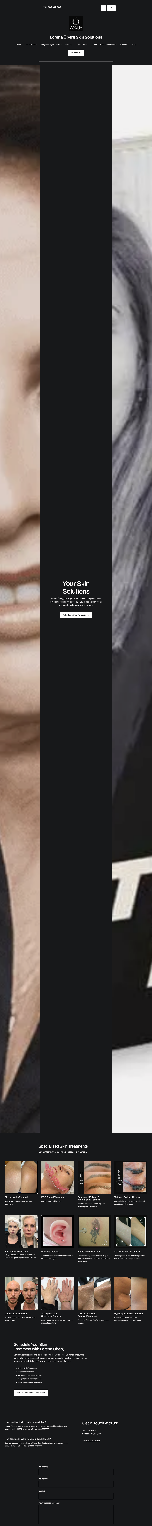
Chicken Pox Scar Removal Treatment (87, 1314)
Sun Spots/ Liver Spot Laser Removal (51, 1314)
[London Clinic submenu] (36, 44)
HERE (19, 1429)
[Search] (111, 8)
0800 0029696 (54, 7)
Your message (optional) (49, 1503)
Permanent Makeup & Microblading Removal (89, 1198)
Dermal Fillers (15, 1255)
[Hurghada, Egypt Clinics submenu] (61, 44)
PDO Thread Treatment (52, 1197)
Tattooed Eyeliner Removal (127, 1197)
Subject (42, 1491)
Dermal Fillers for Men (16, 1313)
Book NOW (76, 53)
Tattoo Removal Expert (89, 1251)
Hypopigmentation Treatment (128, 1313)
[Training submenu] (72, 44)
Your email (43, 1479)
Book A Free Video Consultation (31, 1393)
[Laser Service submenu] (88, 44)
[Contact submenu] (127, 44)
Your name (43, 1467)
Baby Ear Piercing (50, 1251)
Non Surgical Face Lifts (16, 1251)
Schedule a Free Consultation (76, 615)
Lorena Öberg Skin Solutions (76, 37)
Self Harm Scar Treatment (127, 1251)
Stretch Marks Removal (16, 1197)
